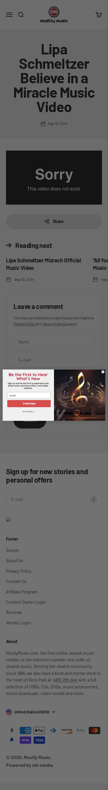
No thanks (28, 411)
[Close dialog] (102, 371)
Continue (29, 403)
